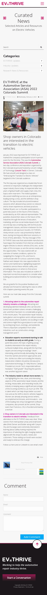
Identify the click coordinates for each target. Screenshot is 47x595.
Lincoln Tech (20, 170)
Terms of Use (29, 587)
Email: (5, 504)
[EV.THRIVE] (13, 3)
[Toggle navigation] (42, 4)
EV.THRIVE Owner (10, 97)
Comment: (7, 514)
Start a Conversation (19, 577)
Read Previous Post (26, 463)
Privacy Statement (19, 587)
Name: (5, 495)
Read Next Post (20, 469)
